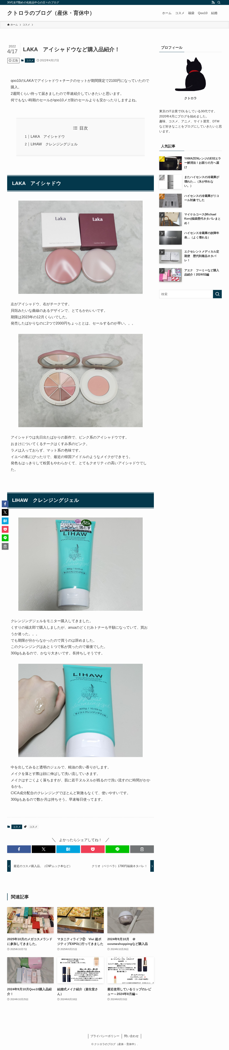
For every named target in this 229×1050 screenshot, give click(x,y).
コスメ (30, 60)
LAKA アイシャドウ (48, 136)
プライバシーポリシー (104, 1036)
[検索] (219, 2)
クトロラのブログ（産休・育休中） (51, 13)
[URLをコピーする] (142, 849)
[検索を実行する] (217, 294)
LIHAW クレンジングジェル (54, 144)
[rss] (213, 2)
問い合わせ (131, 1036)
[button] (19, 849)
